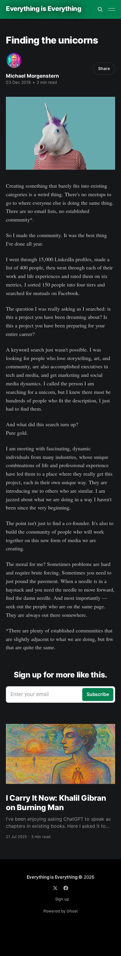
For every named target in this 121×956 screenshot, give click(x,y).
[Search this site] (100, 9)
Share (104, 68)
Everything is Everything (43, 9)
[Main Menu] (111, 9)
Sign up (62, 899)
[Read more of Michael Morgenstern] (14, 60)
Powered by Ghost (60, 911)
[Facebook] (65, 888)
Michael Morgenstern (32, 76)
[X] (55, 888)
